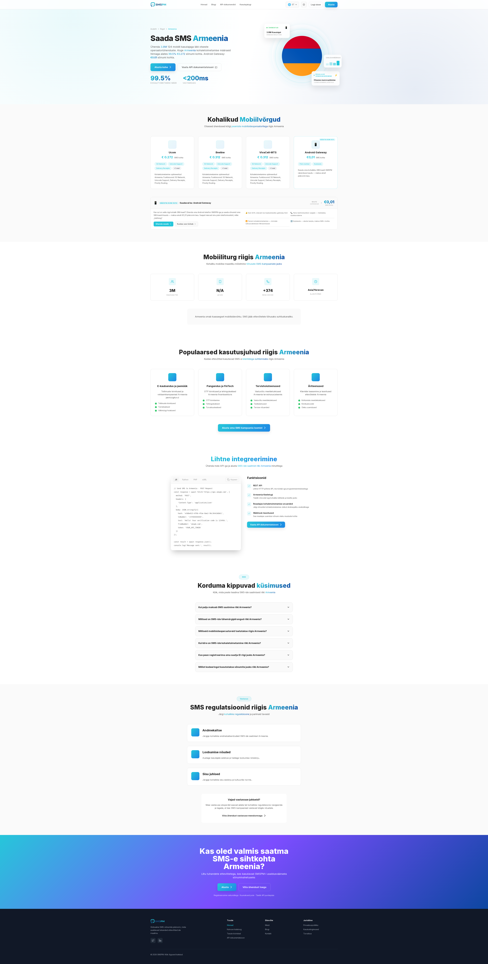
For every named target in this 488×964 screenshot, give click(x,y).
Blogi (213, 4)
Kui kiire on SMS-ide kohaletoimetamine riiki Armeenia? (229, 643)
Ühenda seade (162, 224)
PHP (195, 480)
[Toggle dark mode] (304, 4)
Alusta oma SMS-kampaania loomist (242, 428)
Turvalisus (307, 933)
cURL (204, 480)
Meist (267, 925)
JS (176, 480)
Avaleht (153, 29)
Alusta (331, 4)
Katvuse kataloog (234, 929)
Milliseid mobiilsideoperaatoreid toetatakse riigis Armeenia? (232, 631)
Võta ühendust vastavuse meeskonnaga (242, 815)
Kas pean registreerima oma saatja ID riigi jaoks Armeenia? (231, 655)
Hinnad (204, 4)
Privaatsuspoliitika (310, 925)
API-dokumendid (228, 4)
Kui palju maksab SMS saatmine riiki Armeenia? (225, 607)
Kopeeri (234, 480)
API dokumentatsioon (236, 938)
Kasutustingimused (311, 929)
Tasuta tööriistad (234, 933)
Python (185, 480)
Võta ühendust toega (254, 887)
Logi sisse (316, 4)
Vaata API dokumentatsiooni (198, 67)
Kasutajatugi (245, 4)
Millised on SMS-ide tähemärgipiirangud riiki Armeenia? (230, 619)
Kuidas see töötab (185, 224)
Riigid (162, 29)
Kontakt (268, 933)
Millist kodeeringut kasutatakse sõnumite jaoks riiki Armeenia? (233, 667)
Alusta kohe (161, 67)
